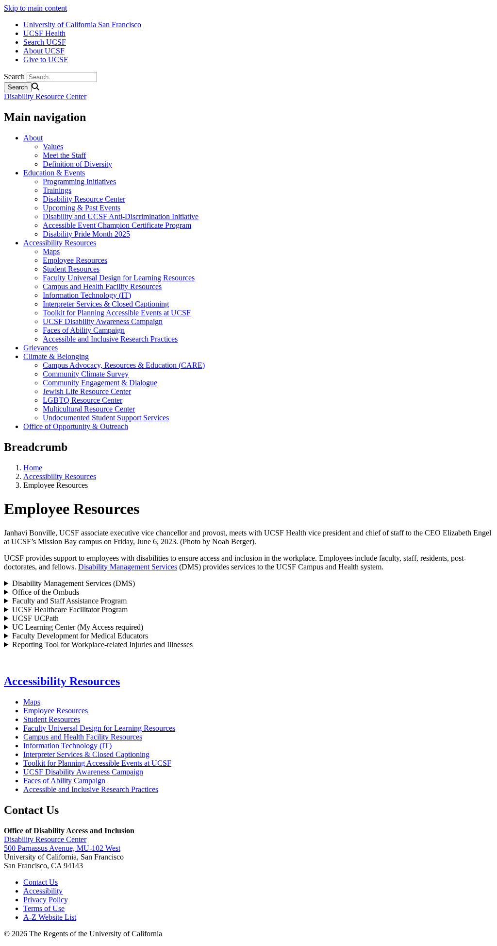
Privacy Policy (45, 899)
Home (32, 468)
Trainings (57, 190)
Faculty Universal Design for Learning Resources (119, 278)
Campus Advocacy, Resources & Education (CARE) (124, 365)
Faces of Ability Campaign (84, 330)
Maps (51, 251)
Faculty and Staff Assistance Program (69, 601)
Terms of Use (44, 908)
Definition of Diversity (77, 164)
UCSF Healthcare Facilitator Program (70, 609)
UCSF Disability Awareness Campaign (103, 321)
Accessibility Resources (59, 243)
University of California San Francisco (82, 24)
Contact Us (40, 882)
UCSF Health (44, 33)
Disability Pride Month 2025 (86, 234)
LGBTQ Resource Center (82, 400)
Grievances (40, 348)
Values (53, 146)
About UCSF (44, 51)
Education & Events (54, 173)
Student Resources (71, 269)
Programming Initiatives (79, 181)
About (33, 138)
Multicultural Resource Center (89, 409)
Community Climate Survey (86, 374)
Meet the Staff (64, 155)
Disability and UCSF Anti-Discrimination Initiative (121, 216)
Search (14, 76)
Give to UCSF (45, 59)
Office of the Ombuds (45, 592)
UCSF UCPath (35, 618)
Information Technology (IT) (87, 295)
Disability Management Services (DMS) (73, 583)
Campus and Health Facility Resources (102, 286)
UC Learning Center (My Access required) (77, 627)
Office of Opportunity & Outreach (75, 426)
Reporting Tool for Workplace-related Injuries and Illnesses (102, 644)
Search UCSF (44, 42)
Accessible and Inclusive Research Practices (110, 339)
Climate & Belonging (56, 356)
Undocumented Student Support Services (106, 417)
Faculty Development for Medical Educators (80, 636)
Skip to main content (35, 8)
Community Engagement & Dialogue (100, 382)
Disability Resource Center (45, 96)
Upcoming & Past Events (81, 208)
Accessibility (43, 891)
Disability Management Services (127, 567)
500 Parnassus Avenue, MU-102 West (62, 848)
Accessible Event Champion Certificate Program (117, 225)
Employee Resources (75, 260)
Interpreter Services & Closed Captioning (106, 304)
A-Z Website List (49, 917)
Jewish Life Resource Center (87, 391)
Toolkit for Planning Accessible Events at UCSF (117, 313)
